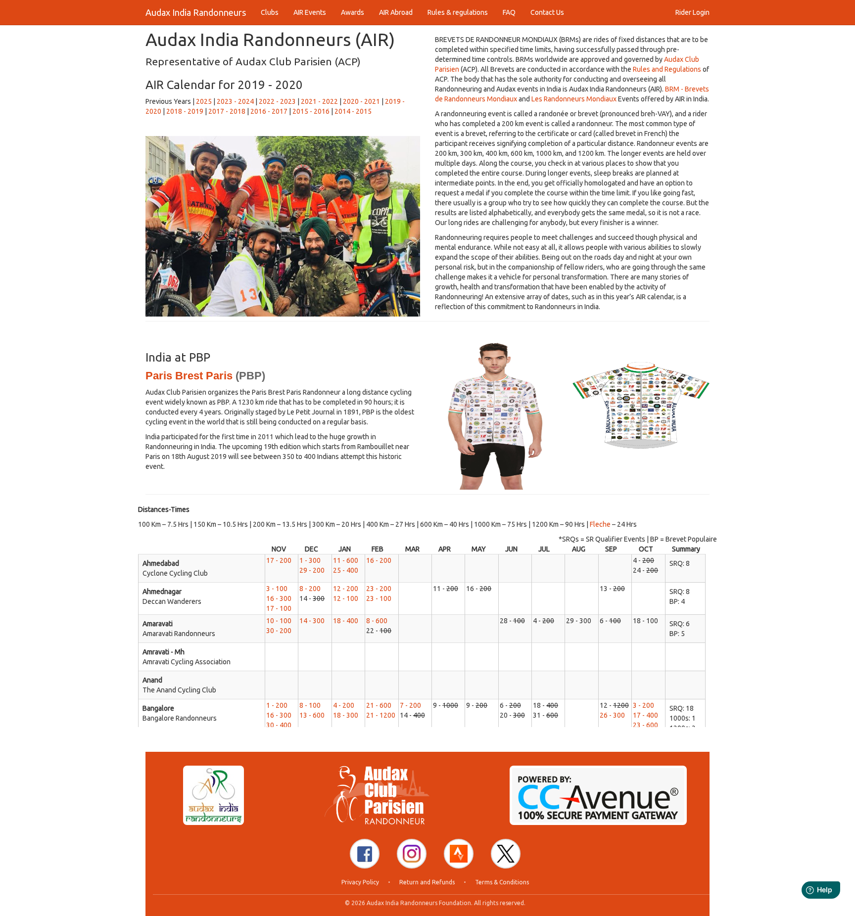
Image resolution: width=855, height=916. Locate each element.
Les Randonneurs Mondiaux (574, 99)
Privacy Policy (360, 882)
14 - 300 (312, 621)
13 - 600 (312, 715)
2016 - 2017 (268, 111)
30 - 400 (278, 725)
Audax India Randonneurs (195, 12)
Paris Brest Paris (189, 375)
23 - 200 (378, 589)
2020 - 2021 (361, 101)
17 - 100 (278, 608)
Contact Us (547, 12)
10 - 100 (278, 621)
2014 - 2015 (353, 111)
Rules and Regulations (667, 69)
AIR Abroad (396, 12)
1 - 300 (310, 560)
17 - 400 (645, 715)
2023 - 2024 (235, 101)
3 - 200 (643, 705)
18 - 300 (345, 715)
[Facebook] (365, 854)
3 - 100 (276, 589)
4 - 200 (343, 705)
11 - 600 (345, 560)
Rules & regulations (458, 12)
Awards (352, 12)
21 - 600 (378, 705)
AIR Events (309, 12)
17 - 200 (278, 560)
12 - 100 (345, 598)
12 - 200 (345, 589)
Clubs (270, 12)
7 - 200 (410, 705)
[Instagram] (412, 854)
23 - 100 (378, 598)
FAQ (509, 12)
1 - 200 (276, 705)
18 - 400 (345, 621)
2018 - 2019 (184, 111)
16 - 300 (278, 598)
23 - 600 (645, 725)
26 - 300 (612, 715)
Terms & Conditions (502, 882)
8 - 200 (310, 589)
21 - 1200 (380, 715)
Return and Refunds (427, 882)
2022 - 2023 (277, 101)
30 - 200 (278, 631)
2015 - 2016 (311, 111)
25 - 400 (345, 570)
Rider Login (692, 12)
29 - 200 (312, 570)
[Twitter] (506, 854)
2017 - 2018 (226, 111)
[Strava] (459, 854)
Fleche (600, 524)
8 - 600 (376, 621)
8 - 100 (310, 705)
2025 (204, 101)
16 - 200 (378, 560)
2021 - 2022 (319, 101)
